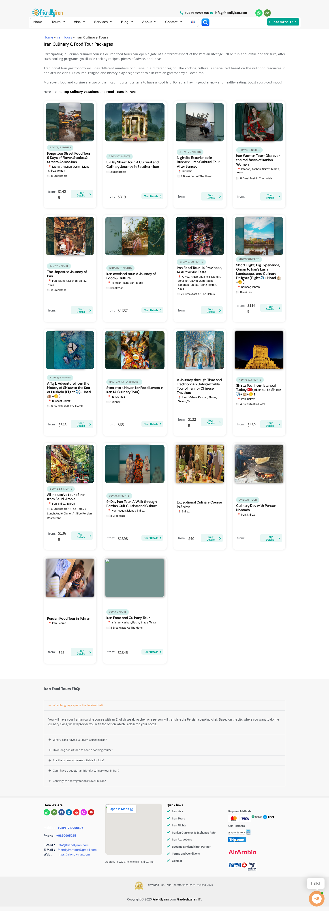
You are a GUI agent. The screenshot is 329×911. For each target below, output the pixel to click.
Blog (124, 22)
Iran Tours (64, 37)
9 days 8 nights (119, 495)
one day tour (247, 499)
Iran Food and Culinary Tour (128, 617)
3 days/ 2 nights (119, 156)
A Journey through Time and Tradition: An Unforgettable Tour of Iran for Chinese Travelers (199, 386)
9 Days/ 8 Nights (249, 149)
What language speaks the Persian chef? (78, 705)
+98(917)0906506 (70, 828)
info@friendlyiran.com (73, 845)
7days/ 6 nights (249, 259)
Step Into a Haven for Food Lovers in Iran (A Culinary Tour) (134, 389)
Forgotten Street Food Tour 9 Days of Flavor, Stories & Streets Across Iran (68, 157)
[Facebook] (61, 812)
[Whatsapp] (259, 13)
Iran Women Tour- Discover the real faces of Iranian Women (258, 159)
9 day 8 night (117, 611)
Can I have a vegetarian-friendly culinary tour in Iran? (86, 770)
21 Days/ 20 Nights (191, 261)
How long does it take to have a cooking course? (83, 750)
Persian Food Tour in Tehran (68, 618)
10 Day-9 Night (59, 265)
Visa (77, 22)
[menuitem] (193, 22)
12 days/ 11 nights (120, 267)
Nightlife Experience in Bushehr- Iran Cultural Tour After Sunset (198, 162)
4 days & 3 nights (250, 379)
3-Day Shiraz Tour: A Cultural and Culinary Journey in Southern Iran (132, 164)
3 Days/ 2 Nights (190, 152)
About (147, 22)
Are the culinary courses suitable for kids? (79, 760)
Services (101, 22)
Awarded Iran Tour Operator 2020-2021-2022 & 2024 (180, 885)
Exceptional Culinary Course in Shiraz (199, 504)
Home (38, 22)
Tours (55, 22)
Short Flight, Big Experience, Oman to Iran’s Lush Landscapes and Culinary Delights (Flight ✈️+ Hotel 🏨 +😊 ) (258, 274)
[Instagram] (84, 812)
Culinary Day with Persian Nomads (256, 507)
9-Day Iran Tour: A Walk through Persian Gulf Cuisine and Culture (131, 503)
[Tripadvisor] (267, 13)
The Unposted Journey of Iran (67, 273)
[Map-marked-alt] (76, 812)
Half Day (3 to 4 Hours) (124, 381)
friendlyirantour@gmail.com (77, 849)
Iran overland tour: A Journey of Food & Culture (131, 275)
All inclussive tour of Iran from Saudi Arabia (66, 496)
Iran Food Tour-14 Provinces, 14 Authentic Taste (199, 269)
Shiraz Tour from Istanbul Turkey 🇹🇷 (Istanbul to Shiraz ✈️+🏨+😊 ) (258, 389)
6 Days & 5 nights (61, 488)
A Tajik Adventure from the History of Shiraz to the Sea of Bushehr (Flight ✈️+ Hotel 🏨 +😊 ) (69, 390)
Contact (171, 22)
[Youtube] (91, 812)
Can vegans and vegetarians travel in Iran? (79, 781)
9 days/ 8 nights (60, 147)
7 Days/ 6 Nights (60, 377)
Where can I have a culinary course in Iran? (80, 739)
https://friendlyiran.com (74, 854)
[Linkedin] (69, 812)
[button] (164, 705)
